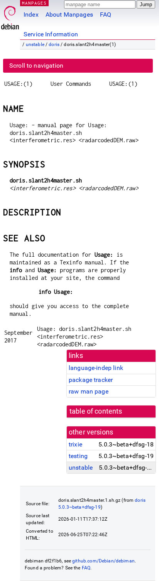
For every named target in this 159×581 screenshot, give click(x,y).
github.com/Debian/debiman (103, 561)
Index (31, 14)
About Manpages (69, 14)
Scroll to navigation (36, 65)
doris (54, 44)
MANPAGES (34, 2)
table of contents (95, 411)
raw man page (88, 391)
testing (78, 456)
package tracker (91, 379)
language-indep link (96, 367)
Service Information (51, 34)
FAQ (105, 14)
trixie (75, 444)
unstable (35, 44)
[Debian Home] (10, 15)
